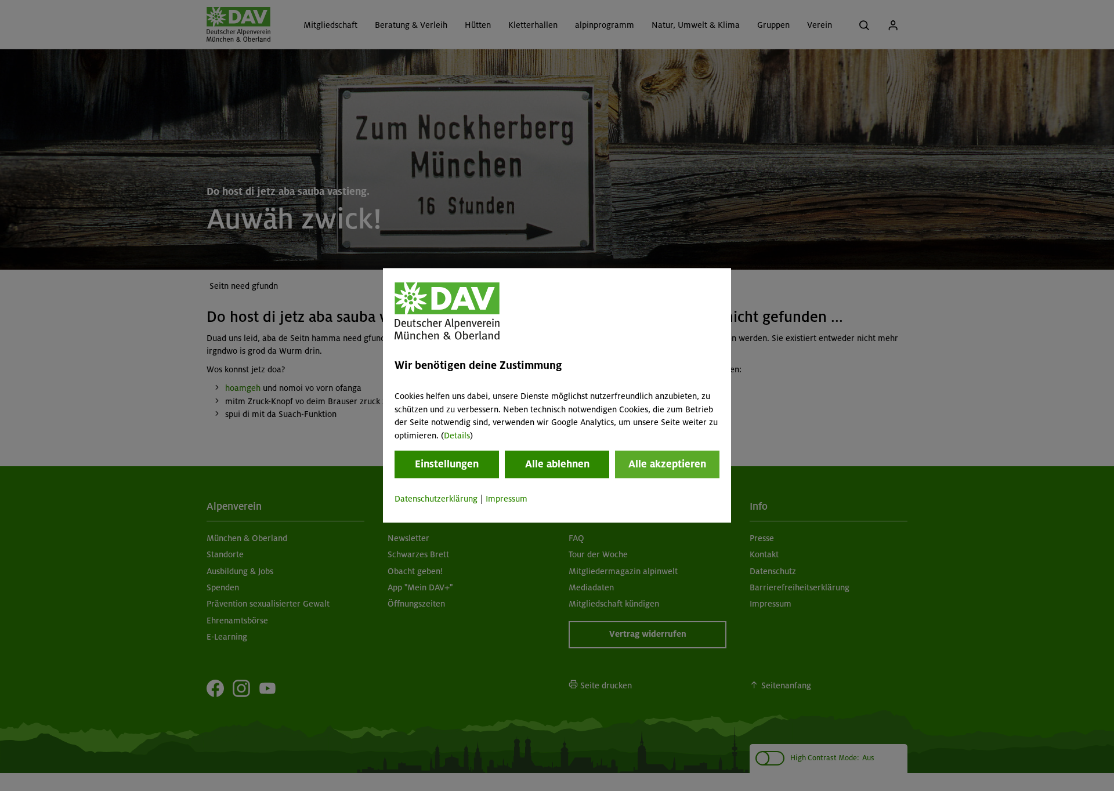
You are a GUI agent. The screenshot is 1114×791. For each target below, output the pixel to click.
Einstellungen (447, 464)
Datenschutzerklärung (436, 499)
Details (457, 435)
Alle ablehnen (557, 464)
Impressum (506, 499)
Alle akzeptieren (667, 464)
